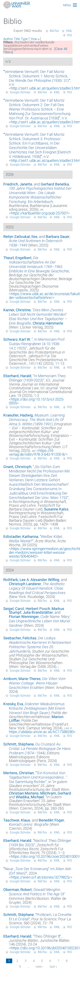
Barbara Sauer (58, 236)
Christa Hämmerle (48, 323)
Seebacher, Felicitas (19, 638)
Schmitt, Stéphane (18, 744)
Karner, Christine (17, 310)
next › (39, 966)
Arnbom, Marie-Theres (22, 678)
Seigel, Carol (13, 608)
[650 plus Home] (40, 5)
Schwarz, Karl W (16, 339)
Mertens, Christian (18, 773)
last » (53, 966)
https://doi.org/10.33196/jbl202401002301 (45, 948)
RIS (69, 35)
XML (69, 30)
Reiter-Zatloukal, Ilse (20, 236)
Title (17, 39)
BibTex (54, 30)
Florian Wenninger (24, 616)
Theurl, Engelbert (17, 258)
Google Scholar (20, 92)
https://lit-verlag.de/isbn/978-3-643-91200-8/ (37, 452)
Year (33, 39)
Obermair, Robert (17, 889)
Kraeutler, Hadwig (18, 415)
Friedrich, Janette (17, 184)
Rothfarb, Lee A (16, 579)
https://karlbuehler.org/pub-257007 (39, 213)
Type (24, 39)
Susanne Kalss (56, 509)
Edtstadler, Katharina (20, 536)
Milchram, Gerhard (55, 793)
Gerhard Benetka (55, 184)
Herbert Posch (38, 608)
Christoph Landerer (25, 584)
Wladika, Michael (30, 797)
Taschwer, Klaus (16, 820)
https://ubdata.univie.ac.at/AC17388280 (41, 732)
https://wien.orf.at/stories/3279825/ (40, 877)
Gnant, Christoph (17, 466)
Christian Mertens (24, 793)
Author (8, 39)
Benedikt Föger (51, 820)
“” (36, 76)
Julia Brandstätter (38, 612)
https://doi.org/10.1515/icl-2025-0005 (36, 401)
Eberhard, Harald (17, 376)
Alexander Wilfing (44, 579)
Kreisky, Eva (13, 704)
